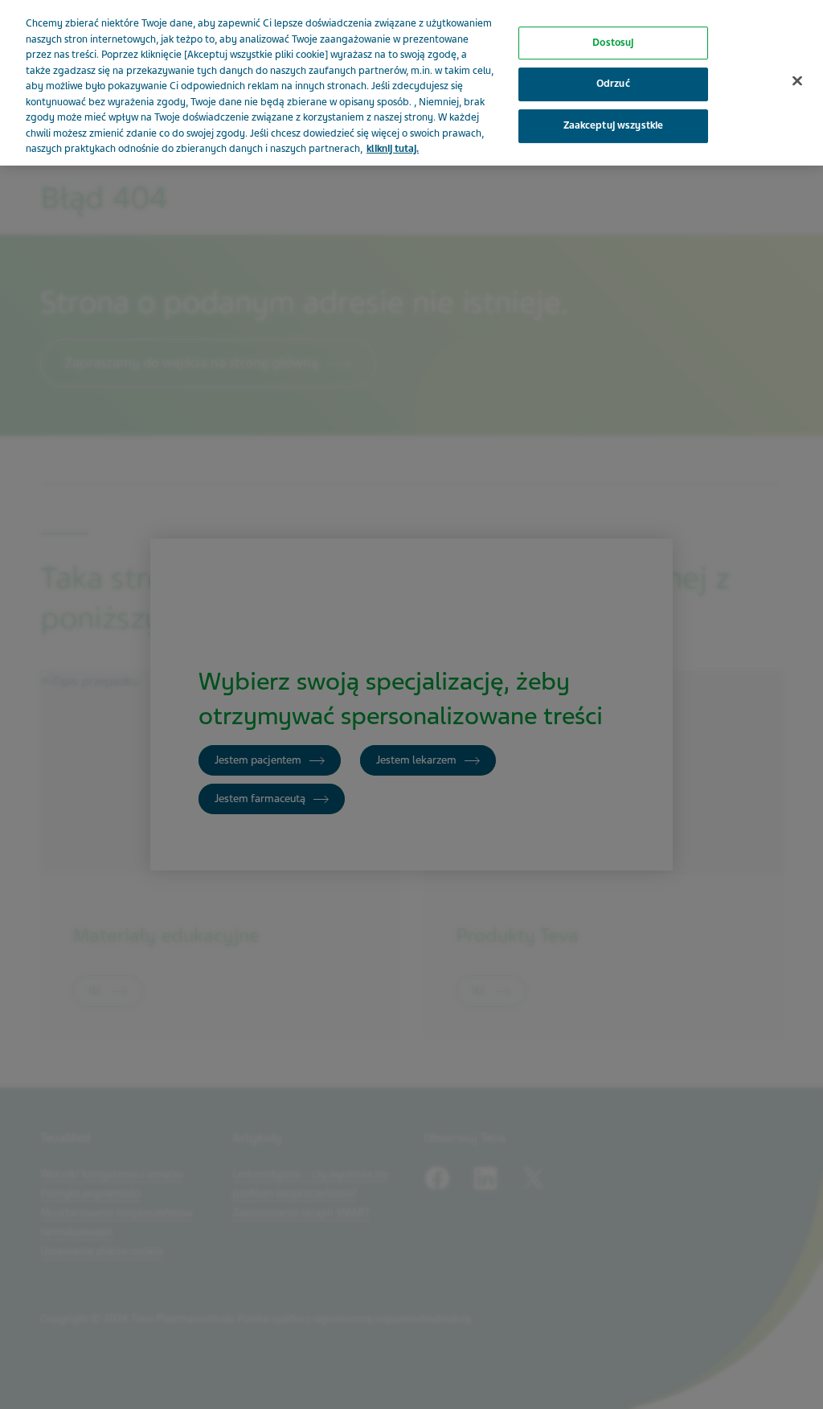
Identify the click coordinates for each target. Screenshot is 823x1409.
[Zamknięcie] (797, 80)
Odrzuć (613, 84)
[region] (411, 83)
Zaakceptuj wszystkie (613, 125)
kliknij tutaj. (392, 148)
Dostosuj (612, 42)
